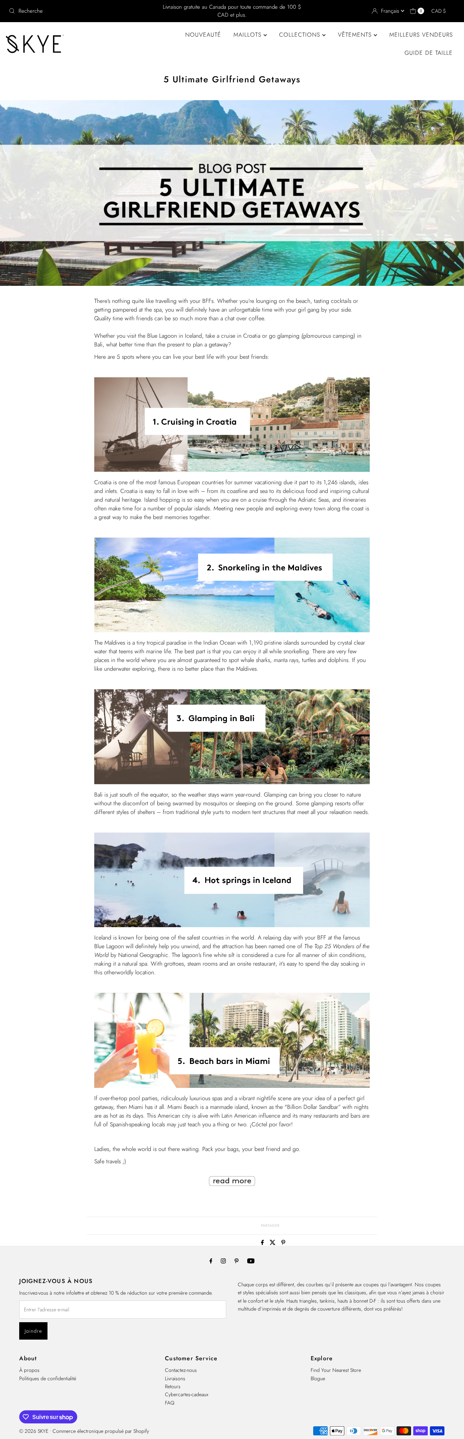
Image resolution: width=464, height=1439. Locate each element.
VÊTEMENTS (356, 34)
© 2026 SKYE (33, 1431)
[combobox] (79, 11)
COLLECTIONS (300, 34)
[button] (442, 10)
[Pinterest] (237, 1261)
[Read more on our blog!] (232, 1190)
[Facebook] (211, 1261)
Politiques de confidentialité (47, 1378)
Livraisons (175, 1378)
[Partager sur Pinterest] (283, 1243)
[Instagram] (223, 1261)
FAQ (169, 1402)
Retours (173, 1386)
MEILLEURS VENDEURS (421, 34)
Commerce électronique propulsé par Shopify (101, 1431)
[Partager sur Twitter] (274, 1243)
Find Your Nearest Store (336, 1370)
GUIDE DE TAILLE (429, 53)
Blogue (318, 1378)
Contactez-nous (181, 1370)
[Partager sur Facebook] (263, 1243)
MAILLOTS (248, 34)
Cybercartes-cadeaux (186, 1394)
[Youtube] (250, 1261)
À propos (29, 1370)
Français (391, 11)
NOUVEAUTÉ (203, 34)
